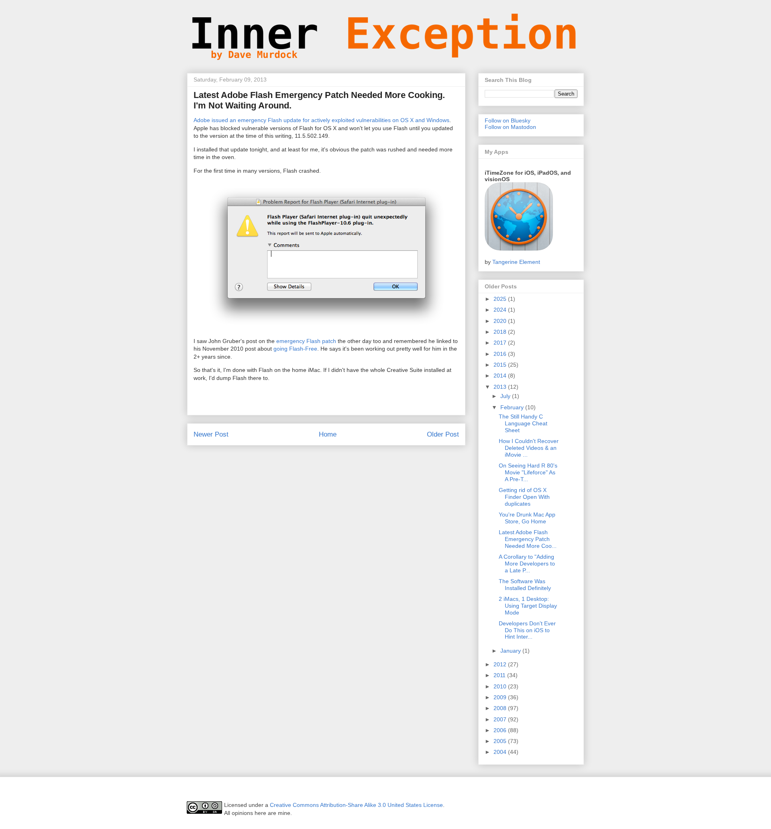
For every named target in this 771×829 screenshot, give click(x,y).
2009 (501, 697)
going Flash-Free (295, 348)
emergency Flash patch (306, 341)
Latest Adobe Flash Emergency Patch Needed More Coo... (528, 539)
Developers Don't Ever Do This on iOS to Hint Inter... (527, 630)
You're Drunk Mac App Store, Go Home (527, 518)
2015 (501, 364)
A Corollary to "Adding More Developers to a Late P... (527, 563)
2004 (501, 752)
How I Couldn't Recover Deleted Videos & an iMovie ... (529, 448)
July (506, 396)
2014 (501, 375)
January (511, 650)
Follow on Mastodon (510, 127)
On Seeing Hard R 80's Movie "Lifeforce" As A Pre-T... (528, 472)
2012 (501, 664)
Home (328, 434)
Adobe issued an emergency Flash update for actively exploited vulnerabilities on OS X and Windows (321, 120)
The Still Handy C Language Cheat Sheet (523, 423)
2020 (501, 321)
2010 (501, 686)
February (512, 407)
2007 (501, 719)
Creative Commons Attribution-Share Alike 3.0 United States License (356, 805)
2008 (501, 708)
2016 (501, 354)
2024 (501, 309)
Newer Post (211, 434)
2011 (500, 675)
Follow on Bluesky (507, 120)
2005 (501, 741)
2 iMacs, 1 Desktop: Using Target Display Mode (528, 606)
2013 (501, 387)
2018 (501, 332)
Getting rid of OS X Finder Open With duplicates (524, 497)
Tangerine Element (516, 262)
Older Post (443, 434)
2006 (501, 730)
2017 (501, 342)
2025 (501, 299)
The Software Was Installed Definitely (525, 584)
